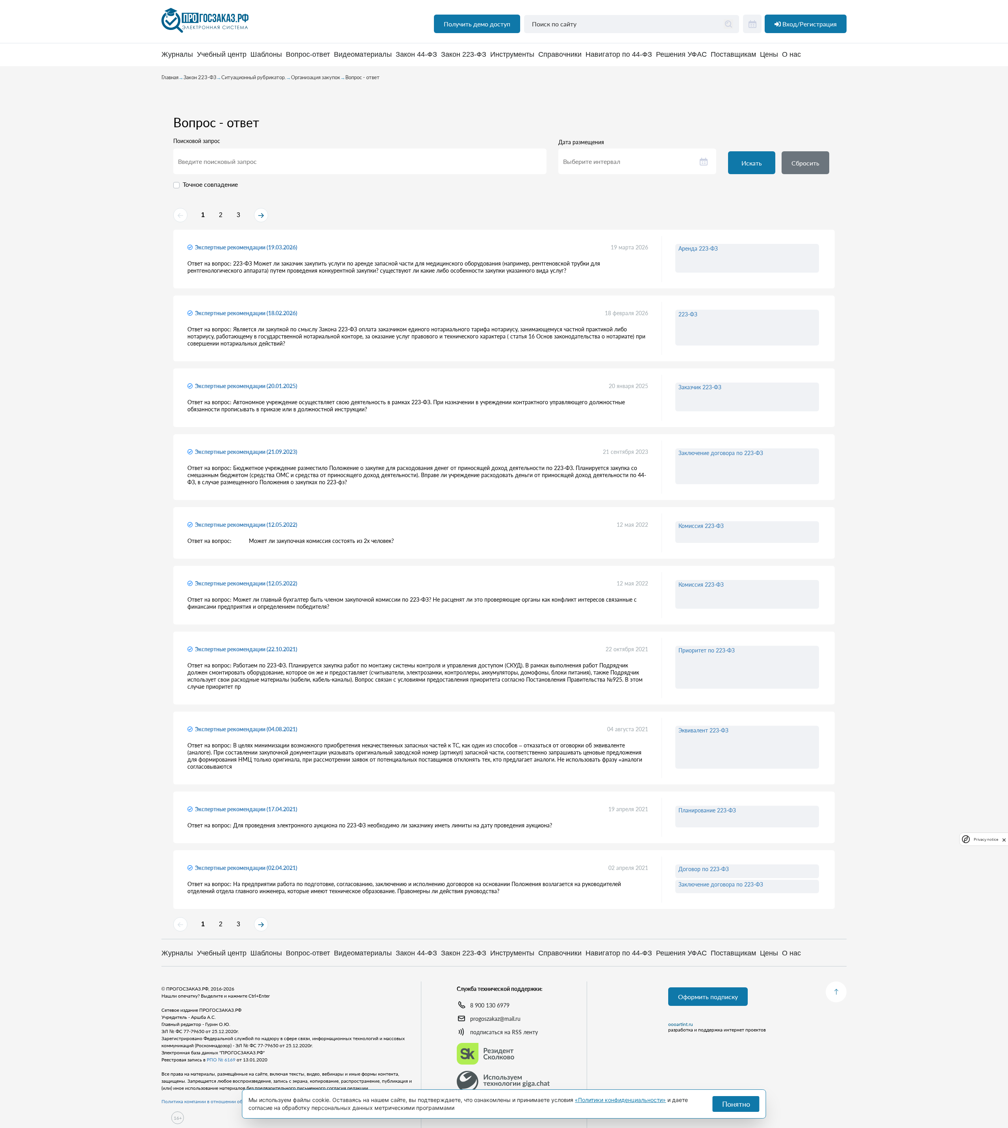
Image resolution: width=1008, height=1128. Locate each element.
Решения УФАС (681, 54)
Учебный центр (221, 54)
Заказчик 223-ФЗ (699, 387)
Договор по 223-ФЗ (703, 869)
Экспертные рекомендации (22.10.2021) (246, 649)
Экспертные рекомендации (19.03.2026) (246, 247)
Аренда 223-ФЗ (698, 248)
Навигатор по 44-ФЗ (619, 54)
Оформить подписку (708, 996)
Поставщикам (733, 54)
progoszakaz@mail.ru (495, 1018)
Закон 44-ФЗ (416, 54)
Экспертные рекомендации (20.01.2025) (246, 386)
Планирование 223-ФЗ (707, 810)
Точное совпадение (210, 184)
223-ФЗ (687, 314)
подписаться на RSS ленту (504, 1032)
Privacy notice (986, 839)
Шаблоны (266, 54)
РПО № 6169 (221, 1060)
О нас (791, 54)
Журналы (177, 54)
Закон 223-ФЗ (463, 54)
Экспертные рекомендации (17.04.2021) (246, 809)
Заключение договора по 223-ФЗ (720, 453)
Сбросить (805, 163)
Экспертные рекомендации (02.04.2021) (246, 867)
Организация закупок (315, 77)
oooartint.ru (680, 1024)
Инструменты (512, 54)
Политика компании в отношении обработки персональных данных (236, 1101)
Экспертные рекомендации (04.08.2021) (246, 729)
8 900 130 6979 (490, 1005)
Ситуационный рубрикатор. (253, 77)
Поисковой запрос (196, 141)
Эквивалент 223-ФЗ (703, 730)
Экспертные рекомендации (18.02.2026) (246, 313)
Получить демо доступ (477, 24)
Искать (751, 163)
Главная (169, 77)
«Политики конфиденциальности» (620, 1099)
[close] (1004, 839)
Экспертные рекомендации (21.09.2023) (246, 451)
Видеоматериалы (363, 54)
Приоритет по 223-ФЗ (706, 650)
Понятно (736, 1104)
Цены (769, 54)
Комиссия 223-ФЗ (701, 525)
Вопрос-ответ (308, 54)
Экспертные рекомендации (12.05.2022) (246, 524)
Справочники (560, 54)
